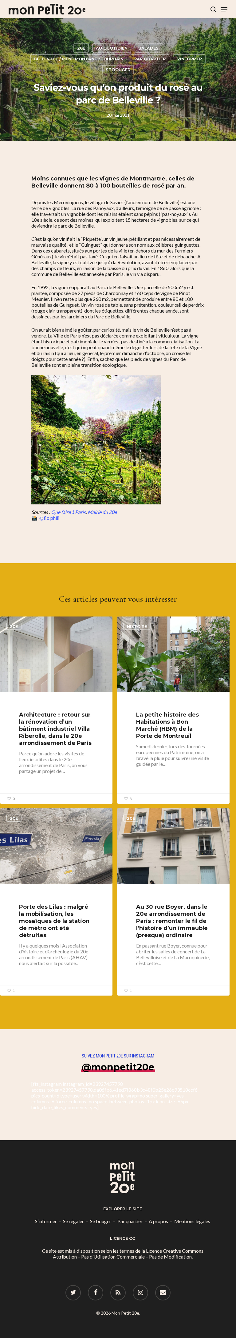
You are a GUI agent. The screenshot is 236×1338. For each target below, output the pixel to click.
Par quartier (150, 58)
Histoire (137, 626)
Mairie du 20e (102, 512)
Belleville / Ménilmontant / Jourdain (79, 58)
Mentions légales (192, 1221)
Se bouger (118, 69)
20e (81, 48)
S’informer (46, 1221)
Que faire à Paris (68, 512)
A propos (158, 1221)
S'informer (189, 58)
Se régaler (73, 1221)
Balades (148, 48)
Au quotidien (112, 48)
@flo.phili (49, 518)
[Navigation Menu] (224, 9)
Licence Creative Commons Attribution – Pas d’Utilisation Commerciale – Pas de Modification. (128, 1253)
